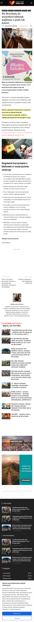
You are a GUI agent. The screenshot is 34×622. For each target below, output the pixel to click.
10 (13, 132)
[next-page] (6, 423)
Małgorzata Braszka (11, 26)
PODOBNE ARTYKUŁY (12, 323)
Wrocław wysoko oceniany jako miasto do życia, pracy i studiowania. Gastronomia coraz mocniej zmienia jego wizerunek (21, 375)
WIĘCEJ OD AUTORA (12, 326)
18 (25, 132)
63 (23, 135)
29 (4, 135)
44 (11, 135)
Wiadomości (13, 8)
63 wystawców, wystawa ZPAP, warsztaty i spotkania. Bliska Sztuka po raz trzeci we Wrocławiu (22, 518)
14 (20, 132)
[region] (17, 601)
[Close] (32, 582)
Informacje (24, 10)
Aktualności (21, 8)
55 (18, 135)
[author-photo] (17, 302)
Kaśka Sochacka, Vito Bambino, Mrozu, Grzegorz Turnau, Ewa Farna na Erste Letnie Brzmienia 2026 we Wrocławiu (21, 353)
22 (29, 132)
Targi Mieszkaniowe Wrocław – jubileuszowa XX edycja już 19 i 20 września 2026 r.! (21, 332)
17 (22, 132)
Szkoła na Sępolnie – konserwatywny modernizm (25, 281)
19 (27, 132)
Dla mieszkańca (18, 10)
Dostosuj (17, 618)
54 (16, 135)
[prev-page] (3, 423)
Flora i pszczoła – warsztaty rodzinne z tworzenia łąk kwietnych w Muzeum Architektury (9, 283)
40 (9, 135)
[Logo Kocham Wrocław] (17, 3)
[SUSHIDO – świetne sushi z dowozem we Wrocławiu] (6, 416)
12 (18, 132)
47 (13, 135)
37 (6, 135)
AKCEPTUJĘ (17, 613)
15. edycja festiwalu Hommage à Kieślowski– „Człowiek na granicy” (20, 385)
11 (15, 132)
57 (20, 135)
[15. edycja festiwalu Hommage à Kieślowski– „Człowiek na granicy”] (6, 385)
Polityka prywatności (15, 609)
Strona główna (5, 8)
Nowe (29, 10)
